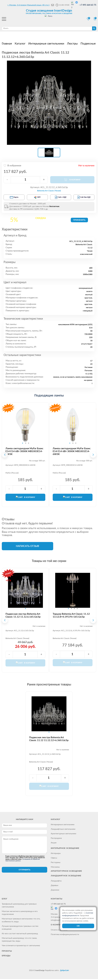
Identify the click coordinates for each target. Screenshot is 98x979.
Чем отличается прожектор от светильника (21, 945)
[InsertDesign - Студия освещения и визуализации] (49, 19)
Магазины (55, 867)
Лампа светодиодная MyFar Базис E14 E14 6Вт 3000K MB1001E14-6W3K (72, 451)
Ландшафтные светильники (63, 829)
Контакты (56, 899)
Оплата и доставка (59, 930)
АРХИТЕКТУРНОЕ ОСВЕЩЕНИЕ (66, 871)
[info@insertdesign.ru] (52, 5)
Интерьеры (56, 853)
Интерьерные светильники (62, 824)
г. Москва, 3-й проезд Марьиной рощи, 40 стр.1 (28, 5)
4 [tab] (77, 608)
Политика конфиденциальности (65, 934)
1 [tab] (22, 443)
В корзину (29, 497)
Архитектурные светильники (63, 834)
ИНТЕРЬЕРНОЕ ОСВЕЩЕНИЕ (65, 848)
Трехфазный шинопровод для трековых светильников (19, 905)
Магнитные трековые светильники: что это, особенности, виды (21, 920)
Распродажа (56, 838)
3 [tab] (74, 608)
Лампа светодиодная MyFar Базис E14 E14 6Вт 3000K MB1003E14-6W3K (24, 451)
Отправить (24, 870)
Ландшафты (56, 881)
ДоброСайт (64, 970)
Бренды (6, 956)
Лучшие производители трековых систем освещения (20, 927)
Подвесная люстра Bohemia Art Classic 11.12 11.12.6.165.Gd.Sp (23, 615)
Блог (4, 899)
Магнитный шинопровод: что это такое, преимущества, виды (19, 939)
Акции (53, 843)
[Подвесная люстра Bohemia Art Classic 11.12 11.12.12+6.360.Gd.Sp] (49, 103)
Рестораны (55, 862)
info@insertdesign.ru (59, 920)
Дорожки (55, 890)
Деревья (54, 885)
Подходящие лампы (49, 395)
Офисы (54, 858)
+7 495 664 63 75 (88, 5)
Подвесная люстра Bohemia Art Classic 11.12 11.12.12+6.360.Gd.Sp (48, 739)
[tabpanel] (25, 424)
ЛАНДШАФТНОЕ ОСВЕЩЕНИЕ (66, 876)
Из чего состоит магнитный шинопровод (20, 934)
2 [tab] (71, 608)
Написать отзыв (27, 546)
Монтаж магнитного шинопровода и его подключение (20, 912)
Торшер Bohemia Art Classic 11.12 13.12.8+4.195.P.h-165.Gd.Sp (71, 615)
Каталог (55, 819)
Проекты (7, 951)
